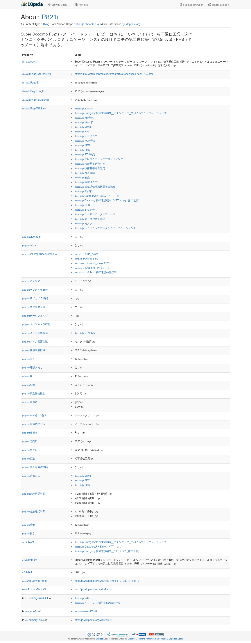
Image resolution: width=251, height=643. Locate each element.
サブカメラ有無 (35, 289)
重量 (28, 524)
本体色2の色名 (34, 424)
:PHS (82, 150)
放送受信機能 (33, 393)
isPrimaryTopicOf (34, 589)
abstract (28, 61)
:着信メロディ (87, 182)
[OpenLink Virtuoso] (95, 634)
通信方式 (31, 475)
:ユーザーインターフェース (95, 214)
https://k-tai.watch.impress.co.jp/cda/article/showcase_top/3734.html (114, 74)
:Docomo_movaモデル (93, 263)
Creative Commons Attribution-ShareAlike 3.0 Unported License (156, 638)
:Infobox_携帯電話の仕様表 (95, 272)
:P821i (86, 611)
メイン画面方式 (35, 333)
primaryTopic (34, 620)
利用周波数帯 (33, 350)
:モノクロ (85, 223)
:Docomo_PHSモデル (92, 267)
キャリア (31, 281)
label (27, 572)
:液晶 (82, 177)
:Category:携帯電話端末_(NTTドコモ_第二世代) (107, 200)
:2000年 (84, 108)
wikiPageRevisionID (35, 100)
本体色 (29, 402)
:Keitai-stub (86, 258)
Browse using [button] (59, 4)
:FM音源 (84, 117)
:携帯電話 (85, 173)
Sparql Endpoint (220, 4)
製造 (28, 458)
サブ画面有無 (33, 307)
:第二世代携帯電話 (90, 219)
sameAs (31, 611)
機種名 (29, 432)
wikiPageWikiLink (34, 108)
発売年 (29, 441)
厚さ (28, 358)
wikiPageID (30, 82)
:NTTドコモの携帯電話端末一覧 (98, 602)
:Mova (83, 127)
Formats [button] (83, 4)
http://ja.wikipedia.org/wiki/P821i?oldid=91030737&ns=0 (107, 580)
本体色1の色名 (34, 415)
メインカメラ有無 (36, 324)
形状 (28, 384)
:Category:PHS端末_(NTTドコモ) (98, 196)
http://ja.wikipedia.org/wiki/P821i (93, 589)
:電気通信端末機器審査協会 (95, 186)
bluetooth (31, 236)
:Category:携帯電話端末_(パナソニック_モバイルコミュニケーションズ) (121, 113)
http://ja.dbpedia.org (87, 24)
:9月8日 (84, 191)
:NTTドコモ (86, 136)
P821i (50, 16)
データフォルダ (35, 315)
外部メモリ (32, 367)
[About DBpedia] (32, 4)
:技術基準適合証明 (90, 163)
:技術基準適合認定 (90, 168)
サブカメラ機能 (35, 298)
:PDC (82, 145)
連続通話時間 (33, 511)
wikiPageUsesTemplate (39, 254)
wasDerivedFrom (34, 580)
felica (29, 245)
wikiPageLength (33, 91)
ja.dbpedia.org (131, 24)
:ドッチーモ (86, 209)
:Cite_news (86, 254)
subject (28, 542)
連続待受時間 (33, 493)
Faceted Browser (192, 4)
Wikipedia (100, 638)
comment (29, 560)
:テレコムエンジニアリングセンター (100, 159)
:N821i (83, 131)
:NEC (82, 205)
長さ (28, 533)
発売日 (29, 450)
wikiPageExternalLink (36, 74)
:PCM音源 (85, 140)
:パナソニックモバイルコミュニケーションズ (105, 228)
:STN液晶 (85, 154)
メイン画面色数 (35, 341)
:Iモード (84, 122)
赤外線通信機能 (35, 467)
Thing (46, 24)
